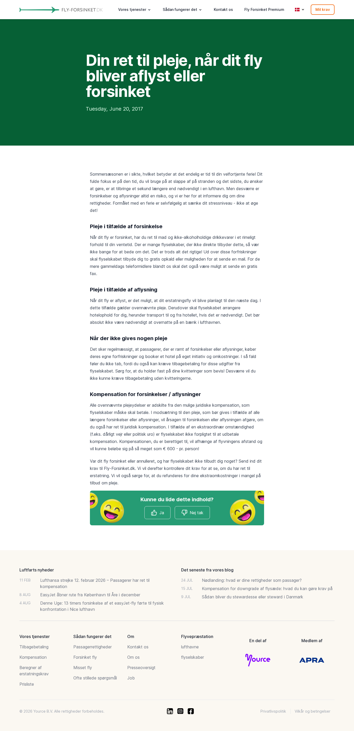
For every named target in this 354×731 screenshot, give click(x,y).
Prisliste (26, 684)
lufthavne (190, 646)
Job (131, 677)
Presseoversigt (141, 667)
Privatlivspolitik (273, 711)
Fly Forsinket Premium (264, 9)
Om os (133, 657)
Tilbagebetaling (33, 646)
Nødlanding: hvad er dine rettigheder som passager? (252, 580)
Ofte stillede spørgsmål (95, 677)
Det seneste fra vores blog (207, 569)
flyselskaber (192, 657)
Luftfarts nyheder (36, 569)
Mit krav (322, 9)
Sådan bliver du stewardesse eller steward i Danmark (252, 596)
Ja (161, 512)
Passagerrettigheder (92, 646)
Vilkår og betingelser (312, 711)
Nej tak (196, 512)
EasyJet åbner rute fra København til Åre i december (90, 594)
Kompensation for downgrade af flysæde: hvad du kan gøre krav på (267, 588)
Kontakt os (223, 9)
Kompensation (33, 657)
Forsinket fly (85, 657)
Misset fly (82, 667)
